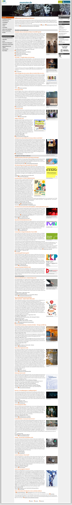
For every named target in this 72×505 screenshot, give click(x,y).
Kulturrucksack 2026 (22, 116)
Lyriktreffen (4, 39)
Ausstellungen (5, 22)
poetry (3, 41)
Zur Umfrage (18, 251)
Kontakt (3, 32)
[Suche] (68, 19)
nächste (60, 15)
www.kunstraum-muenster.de (21, 50)
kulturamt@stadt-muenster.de (64, 31)
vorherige (59, 15)
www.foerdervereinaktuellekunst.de (25, 295)
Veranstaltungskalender (21, 492)
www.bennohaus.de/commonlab (27, 203)
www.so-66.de (21, 489)
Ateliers (3, 25)
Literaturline (4, 27)
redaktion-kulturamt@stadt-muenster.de (31, 497)
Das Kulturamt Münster (6, 19)
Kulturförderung (5, 20)
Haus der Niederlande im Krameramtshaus (26, 322)
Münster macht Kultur (6, 30)
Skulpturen (4, 24)
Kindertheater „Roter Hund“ (7, 44)
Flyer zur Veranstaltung (19, 323)
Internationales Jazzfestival (7, 37)
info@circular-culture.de (47, 249)
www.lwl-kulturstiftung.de (23, 176)
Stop (62, 15)
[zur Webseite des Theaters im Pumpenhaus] (65, 51)
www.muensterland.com (23, 265)
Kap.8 (43, 24)
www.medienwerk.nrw (23, 230)
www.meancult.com (22, 346)
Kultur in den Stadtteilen (7, 29)
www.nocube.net (22, 467)
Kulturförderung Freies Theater (24, 218)
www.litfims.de (21, 453)
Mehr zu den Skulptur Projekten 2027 (22, 136)
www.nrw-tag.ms (19, 55)
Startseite (4, 17)
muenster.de (26, 2)
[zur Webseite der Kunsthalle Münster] (65, 48)
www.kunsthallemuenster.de (24, 435)
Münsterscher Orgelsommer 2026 (25, 371)
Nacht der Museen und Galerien (6, 47)
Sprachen (60, 21)
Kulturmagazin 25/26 (19, 106)
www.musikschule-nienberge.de (24, 387)
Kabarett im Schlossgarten (7, 42)
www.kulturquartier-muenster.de (25, 417)
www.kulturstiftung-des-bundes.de (32, 163)
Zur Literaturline (18, 71)
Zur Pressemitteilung (19, 153)
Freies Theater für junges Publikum (27, 214)
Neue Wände (4, 50)
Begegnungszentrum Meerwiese (51, 24)
